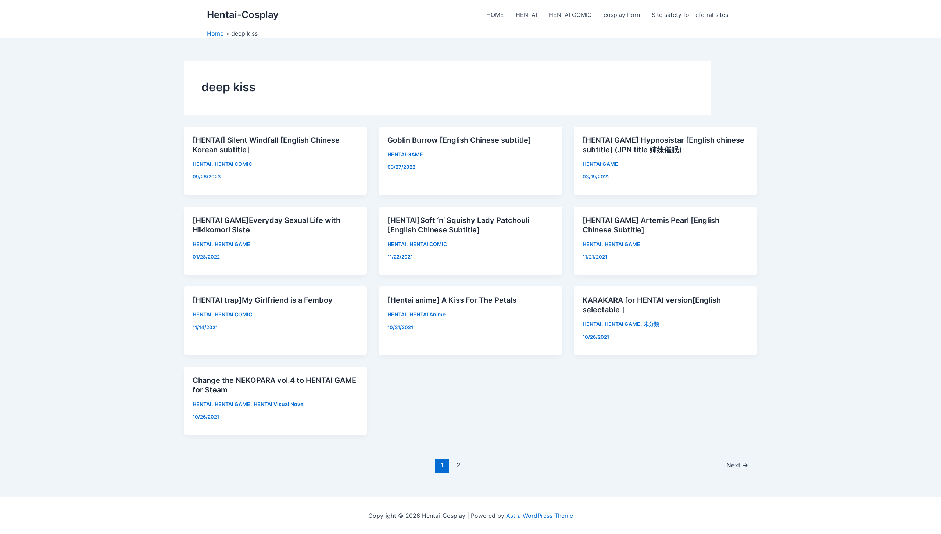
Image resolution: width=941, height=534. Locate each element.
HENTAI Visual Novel (279, 404)
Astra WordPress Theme (539, 515)
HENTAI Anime (427, 314)
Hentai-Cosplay (243, 14)
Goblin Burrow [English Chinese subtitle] (459, 140)
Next (737, 465)
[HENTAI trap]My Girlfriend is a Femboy (263, 300)
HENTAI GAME (405, 154)
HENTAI (526, 14)
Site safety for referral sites (690, 14)
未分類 (651, 324)
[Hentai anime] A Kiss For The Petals (451, 300)
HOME (495, 14)
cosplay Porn (622, 14)
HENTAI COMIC (570, 14)
